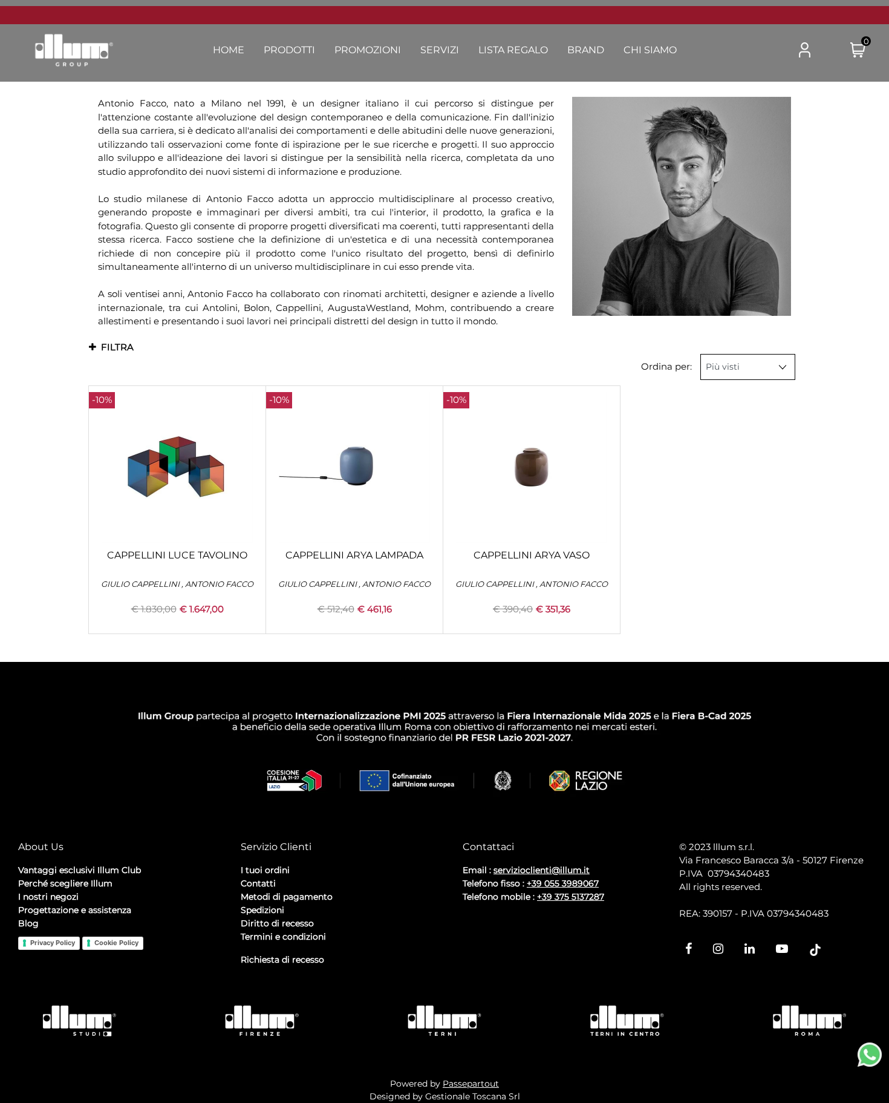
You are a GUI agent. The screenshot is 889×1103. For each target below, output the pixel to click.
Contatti (258, 883)
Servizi (439, 50)
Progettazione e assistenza (74, 910)
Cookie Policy (116, 942)
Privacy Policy (52, 942)
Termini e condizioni (283, 936)
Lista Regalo (513, 50)
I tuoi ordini (265, 870)
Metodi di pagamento (287, 896)
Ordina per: (666, 366)
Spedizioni (262, 910)
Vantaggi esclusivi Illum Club (79, 870)
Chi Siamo (650, 50)
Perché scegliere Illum (65, 883)
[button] (756, 51)
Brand (585, 50)
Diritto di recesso (277, 923)
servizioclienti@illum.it (541, 870)
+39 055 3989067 (563, 883)
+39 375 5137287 (570, 896)
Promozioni (367, 50)
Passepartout (471, 1083)
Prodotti (289, 50)
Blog (28, 923)
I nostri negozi (48, 896)
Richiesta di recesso (282, 959)
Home (228, 50)
